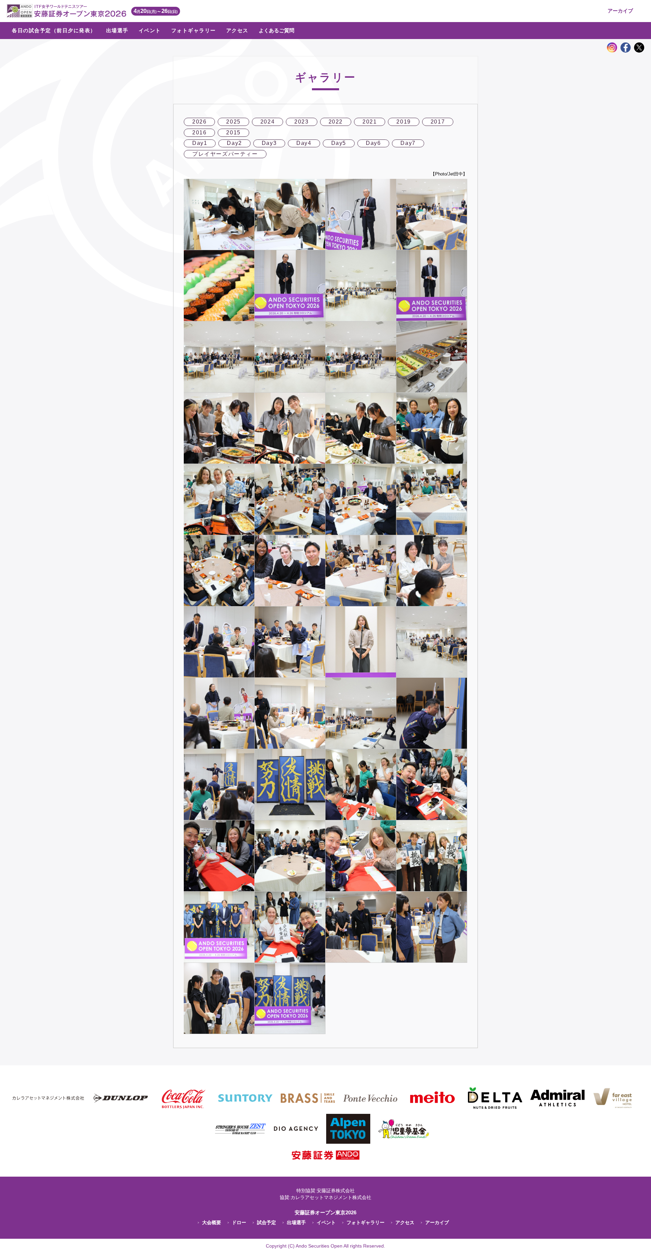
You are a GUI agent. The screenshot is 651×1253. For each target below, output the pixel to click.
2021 (369, 122)
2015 (233, 132)
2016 (199, 132)
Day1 (199, 143)
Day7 (407, 143)
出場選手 (117, 30)
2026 (199, 122)
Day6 (373, 143)
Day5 (338, 143)
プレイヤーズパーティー (225, 154)
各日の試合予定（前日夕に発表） (54, 30)
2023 (301, 122)
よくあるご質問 (276, 30)
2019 (403, 122)
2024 (267, 122)
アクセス (237, 30)
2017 (438, 122)
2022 (336, 122)
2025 (233, 122)
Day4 (303, 143)
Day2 (234, 143)
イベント (150, 30)
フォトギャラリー (193, 30)
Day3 (269, 143)
